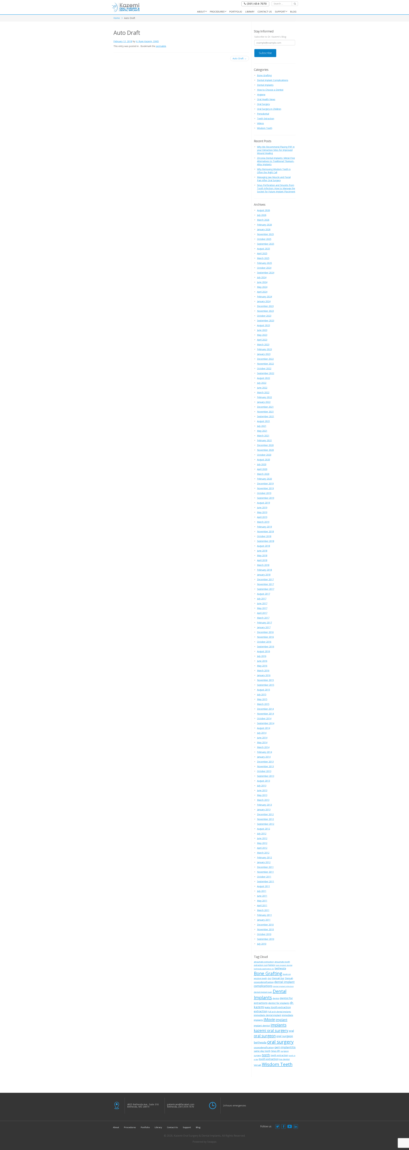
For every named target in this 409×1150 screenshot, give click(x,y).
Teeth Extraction (265, 118)
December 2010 (265, 924)
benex (271, 965)
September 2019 (265, 497)
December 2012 (265, 814)
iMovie (269, 1019)
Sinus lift (275, 1051)
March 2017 (263, 617)
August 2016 (263, 651)
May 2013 (262, 795)
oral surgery (280, 1042)
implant (281, 1019)
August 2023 (263, 325)
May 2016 (262, 665)
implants (278, 1025)
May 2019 (262, 512)
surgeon (285, 1051)
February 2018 (264, 569)
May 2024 (262, 286)
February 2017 (264, 622)
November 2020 (265, 449)
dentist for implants (278, 1003)
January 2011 (263, 919)
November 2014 (265, 713)
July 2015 (261, 694)
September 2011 (265, 881)
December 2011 (265, 867)
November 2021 (265, 411)
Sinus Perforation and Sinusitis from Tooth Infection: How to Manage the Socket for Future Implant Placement (276, 188)
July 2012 (261, 833)
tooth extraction (269, 1059)
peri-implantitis (285, 1047)
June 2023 (262, 330)
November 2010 (265, 929)
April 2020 (262, 469)
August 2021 (263, 421)
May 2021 (262, 430)
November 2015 (265, 680)
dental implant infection (283, 986)
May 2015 (262, 699)
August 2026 (263, 210)
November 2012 (265, 819)
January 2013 (263, 809)
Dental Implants (265, 84)
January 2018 (263, 574)
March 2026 (263, 219)
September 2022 (265, 373)
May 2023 (262, 334)
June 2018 (262, 550)
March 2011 (263, 910)
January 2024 (263, 301)
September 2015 (265, 684)
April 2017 (262, 612)
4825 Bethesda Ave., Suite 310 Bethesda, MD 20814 (143, 1105)
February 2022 (264, 397)
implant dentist (262, 1025)
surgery (257, 1055)
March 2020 (263, 473)
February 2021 (264, 440)
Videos (260, 123)
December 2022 (265, 358)
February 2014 (264, 752)
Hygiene (261, 94)
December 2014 (265, 708)
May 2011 (262, 900)
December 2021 (265, 406)
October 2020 (264, 454)
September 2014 (265, 723)
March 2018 (263, 565)
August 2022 (263, 378)
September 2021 (265, 416)
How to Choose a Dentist (270, 89)
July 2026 (261, 215)
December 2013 (265, 761)
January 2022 (263, 402)
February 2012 (264, 857)
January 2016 (263, 675)
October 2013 (264, 771)
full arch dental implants (279, 1011)
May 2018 (262, 555)
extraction (261, 1011)
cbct (269, 978)
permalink (161, 46)
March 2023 (263, 344)
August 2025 (263, 248)
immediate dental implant (267, 1015)
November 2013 (265, 766)
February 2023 (264, 349)
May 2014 (262, 742)
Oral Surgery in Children (269, 108)
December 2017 (265, 579)
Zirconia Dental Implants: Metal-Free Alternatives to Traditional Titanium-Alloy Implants (276, 161)
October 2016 (264, 641)
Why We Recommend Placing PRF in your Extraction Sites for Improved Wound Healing (276, 150)
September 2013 (265, 775)
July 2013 (261, 785)
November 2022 (265, 363)
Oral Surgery (263, 104)
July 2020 (261, 464)
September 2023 (265, 320)
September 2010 (265, 938)
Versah (257, 1065)
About (201, 11)
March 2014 (263, 747)
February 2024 (264, 296)
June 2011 (262, 895)
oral (291, 1031)
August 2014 (263, 728)
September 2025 (265, 243)
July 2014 (261, 732)
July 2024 (261, 277)
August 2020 (263, 459)
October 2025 (264, 239)
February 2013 (264, 804)
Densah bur (278, 978)
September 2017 (265, 589)
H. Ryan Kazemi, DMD (147, 41)
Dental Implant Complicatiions (272, 80)
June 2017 (262, 603)
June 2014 (262, 737)
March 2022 (263, 392)
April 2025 (262, 253)
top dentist (284, 1059)
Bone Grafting (264, 75)
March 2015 (263, 704)
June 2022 (262, 387)
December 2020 (265, 445)
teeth (266, 1055)
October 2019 (264, 493)
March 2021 (263, 435)
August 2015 (263, 689)
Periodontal (263, 113)
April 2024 (262, 291)
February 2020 (264, 478)
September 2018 (265, 541)
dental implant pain (263, 992)
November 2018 (265, 531)
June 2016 (262, 660)
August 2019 (263, 502)
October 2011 (264, 876)
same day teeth (262, 1051)
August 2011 (263, 886)
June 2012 (262, 838)
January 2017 (263, 627)
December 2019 (265, 483)
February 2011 (264, 915)
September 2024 (265, 272)
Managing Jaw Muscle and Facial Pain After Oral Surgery (274, 179)
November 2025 (265, 234)
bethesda (280, 968)
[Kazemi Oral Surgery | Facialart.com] (125, 6)
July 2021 (261, 425)
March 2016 (263, 670)
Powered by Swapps (204, 1141)
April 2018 (262, 560)
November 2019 (265, 488)
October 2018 (264, 536)
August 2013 (263, 780)
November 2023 (265, 310)
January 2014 (263, 756)
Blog (293, 11)
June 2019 (262, 507)
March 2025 (263, 258)
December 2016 (265, 632)
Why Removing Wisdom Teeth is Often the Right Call (274, 171)
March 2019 (263, 521)
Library (249, 11)
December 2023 (265, 306)
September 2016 (265, 646)
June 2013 (262, 790)
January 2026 (263, 229)
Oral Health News (266, 99)
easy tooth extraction (278, 1007)
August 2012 (263, 828)
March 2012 (263, 852)
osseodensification (264, 1047)
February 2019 (264, 526)
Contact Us (265, 11)
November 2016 (265, 636)
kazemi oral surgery (271, 1030)
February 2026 (264, 224)
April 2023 (262, 339)
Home (116, 17)
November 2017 (265, 584)
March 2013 (263, 799)
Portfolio (235, 11)
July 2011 (261, 891)
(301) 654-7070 (256, 3)
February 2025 (264, 262)
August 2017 (263, 593)
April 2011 (262, 905)
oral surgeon (265, 1035)
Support (280, 11)
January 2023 (263, 354)
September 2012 (265, 823)
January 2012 (263, 862)
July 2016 (261, 656)
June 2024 (262, 282)
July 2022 (261, 382)
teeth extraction (279, 1055)
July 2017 (261, 598)
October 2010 (264, 934)
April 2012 (262, 847)
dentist (276, 998)
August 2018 (263, 545)
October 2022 (264, 368)
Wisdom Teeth (264, 128)
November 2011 (265, 871)
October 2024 (264, 267)
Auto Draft (240, 58)
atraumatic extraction (264, 961)
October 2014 (264, 718)
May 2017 (262, 608)
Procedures (217, 11)
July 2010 (261, 943)
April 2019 (262, 517)
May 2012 (262, 843)
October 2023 (264, 315)
